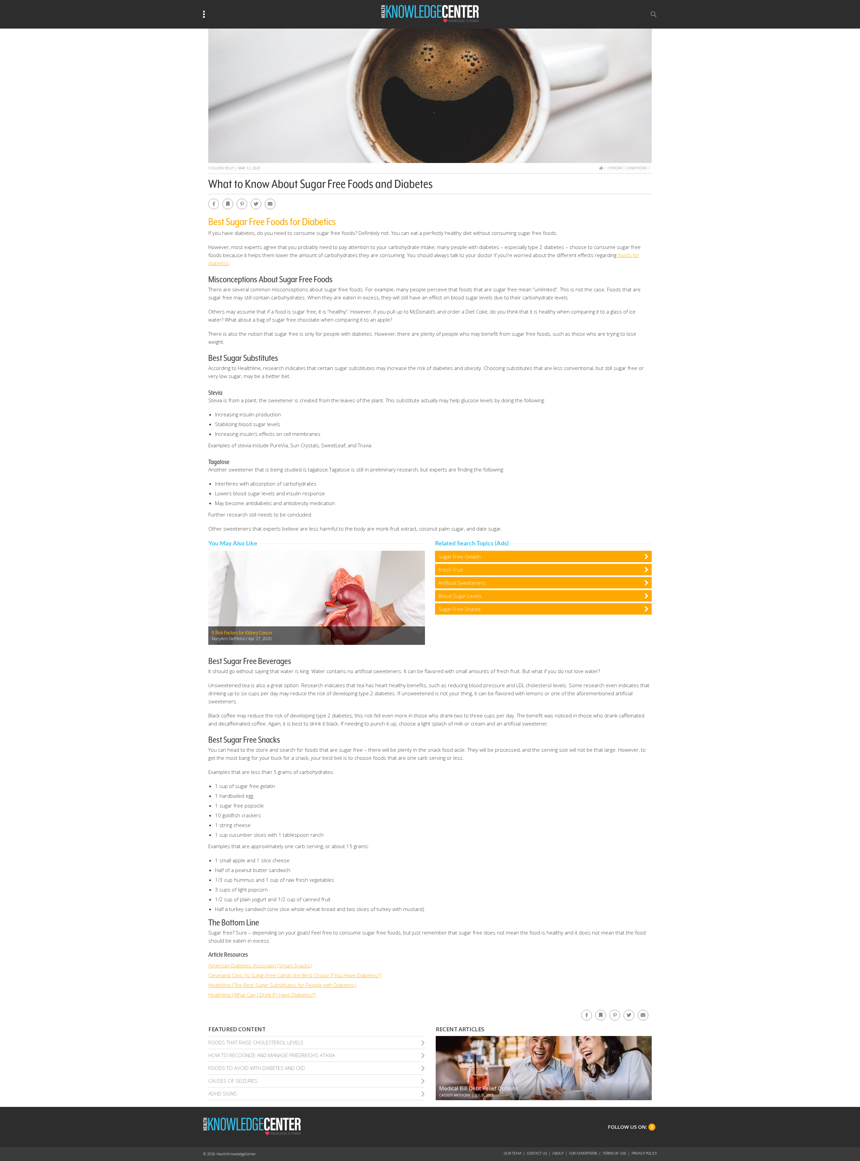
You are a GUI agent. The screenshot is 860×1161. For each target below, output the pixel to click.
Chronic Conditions (627, 168)
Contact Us (537, 1153)
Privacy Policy (644, 1153)
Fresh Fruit (450, 569)
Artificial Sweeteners (461, 582)
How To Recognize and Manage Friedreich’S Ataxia (271, 1055)
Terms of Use (614, 1153)
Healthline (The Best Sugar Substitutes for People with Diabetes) (282, 985)
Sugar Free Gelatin (459, 556)
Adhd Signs (222, 1093)
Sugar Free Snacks (459, 609)
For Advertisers (583, 1153)
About (558, 1153)
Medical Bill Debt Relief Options (478, 1088)
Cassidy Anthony (454, 1095)
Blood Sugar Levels (460, 595)
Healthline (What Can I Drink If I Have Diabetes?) (262, 994)
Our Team (512, 1153)
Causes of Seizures (232, 1080)
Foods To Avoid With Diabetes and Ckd (256, 1068)
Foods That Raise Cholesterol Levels (255, 1042)
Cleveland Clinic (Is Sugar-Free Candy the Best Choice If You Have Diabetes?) (294, 975)
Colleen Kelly (221, 168)
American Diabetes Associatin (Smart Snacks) (260, 965)
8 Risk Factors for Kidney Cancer (242, 633)
